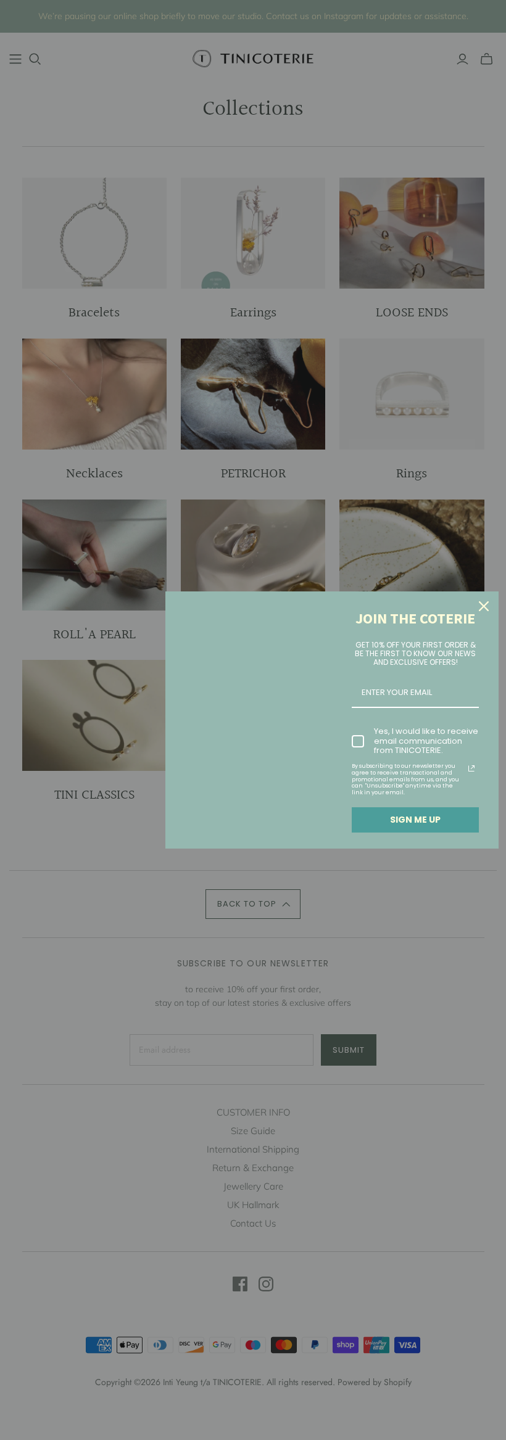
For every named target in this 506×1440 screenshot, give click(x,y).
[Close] (484, 606)
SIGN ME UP (415, 819)
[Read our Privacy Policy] (471, 768)
